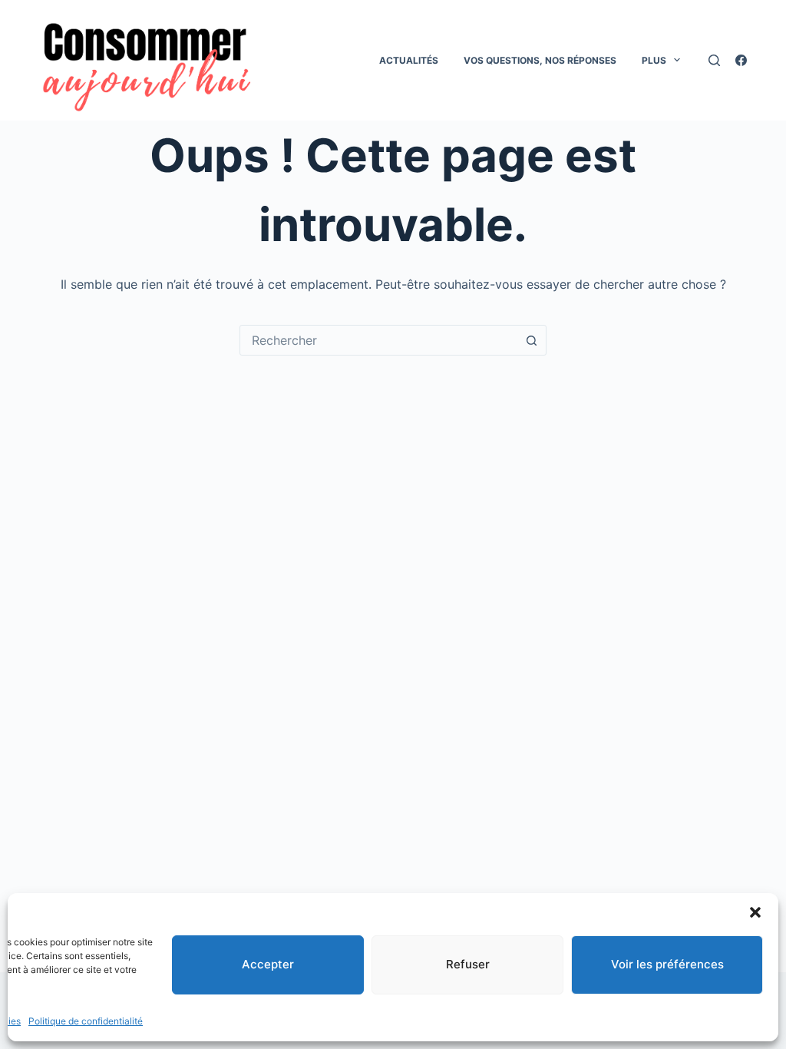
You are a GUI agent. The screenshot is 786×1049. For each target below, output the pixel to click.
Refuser (468, 964)
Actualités (408, 60)
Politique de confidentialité (85, 1021)
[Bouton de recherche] (531, 340)
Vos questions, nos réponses (540, 60)
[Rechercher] (714, 60)
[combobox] (378, 340)
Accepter (268, 964)
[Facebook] (741, 60)
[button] (755, 912)
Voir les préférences (667, 964)
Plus (654, 60)
